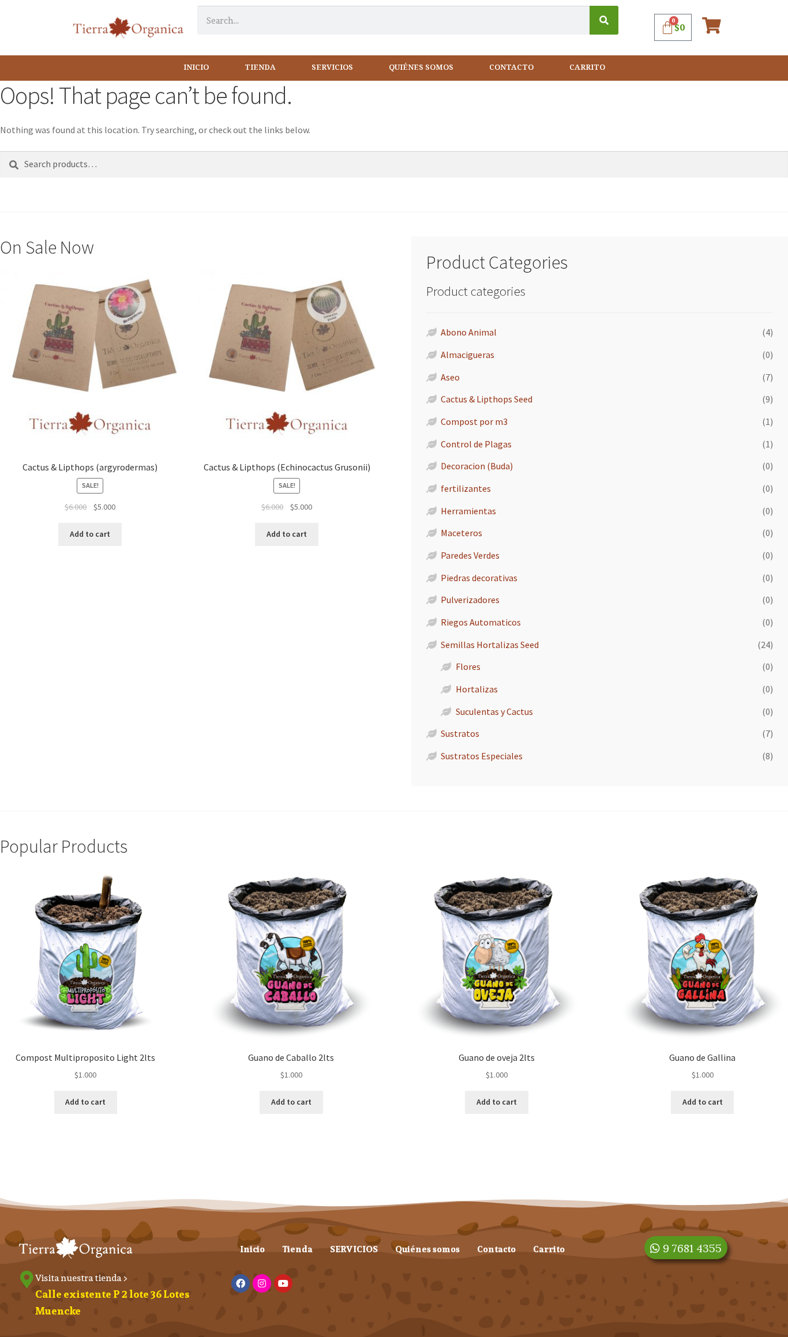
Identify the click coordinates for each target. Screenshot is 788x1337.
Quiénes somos (421, 68)
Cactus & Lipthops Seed (486, 399)
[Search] (604, 20)
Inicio (196, 68)
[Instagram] (262, 1283)
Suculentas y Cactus (494, 711)
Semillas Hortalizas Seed (490, 644)
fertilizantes (466, 488)
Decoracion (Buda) (477, 466)
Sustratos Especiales (482, 756)
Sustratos (460, 733)
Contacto (511, 68)
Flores (468, 666)
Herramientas (468, 511)
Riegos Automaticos (481, 622)
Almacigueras (467, 354)
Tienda (260, 68)
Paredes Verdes (470, 555)
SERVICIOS (332, 68)
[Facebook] (240, 1283)
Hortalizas (477, 689)
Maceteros (461, 532)
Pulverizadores (470, 599)
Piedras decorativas (479, 577)
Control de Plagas (476, 444)
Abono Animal (469, 332)
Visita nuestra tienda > (81, 1278)
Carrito (587, 68)
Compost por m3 (474, 421)
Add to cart (90, 534)
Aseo (450, 377)
